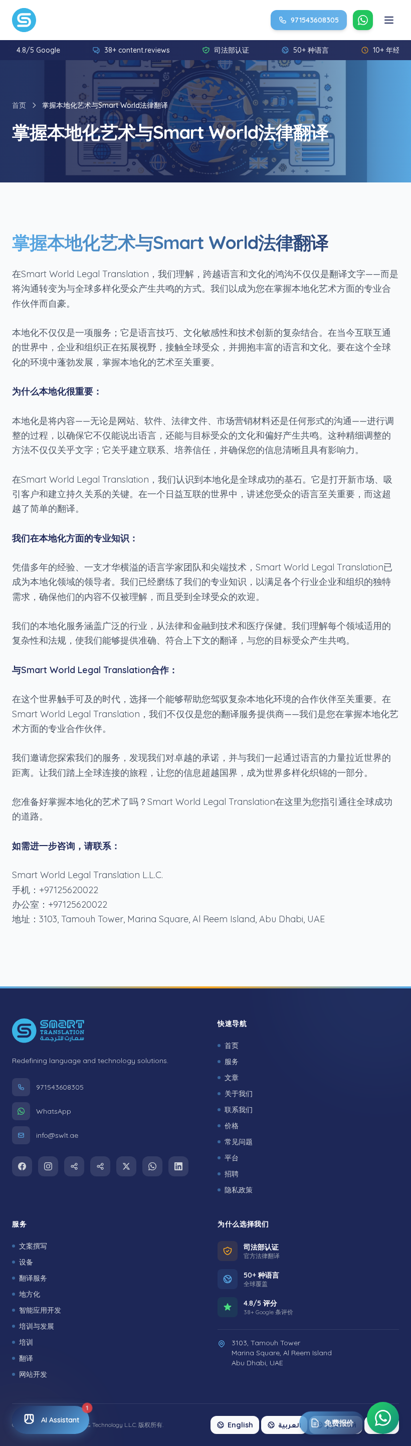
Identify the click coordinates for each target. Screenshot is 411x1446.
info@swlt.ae (57, 1135)
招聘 (232, 1173)
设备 (26, 1262)
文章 (232, 1077)
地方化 (29, 1294)
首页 (19, 105)
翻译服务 (33, 1278)
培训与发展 (36, 1326)
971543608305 (60, 1087)
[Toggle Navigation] (389, 20)
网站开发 (33, 1374)
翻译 (26, 1358)
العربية (289, 1424)
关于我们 (239, 1093)
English (240, 1424)
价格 (232, 1125)
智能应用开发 (40, 1310)
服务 (232, 1061)
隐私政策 (239, 1189)
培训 (26, 1342)
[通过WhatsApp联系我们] (383, 1415)
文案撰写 (33, 1246)
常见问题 (239, 1141)
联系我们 (239, 1109)
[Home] (24, 20)
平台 (232, 1157)
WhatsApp (53, 1111)
